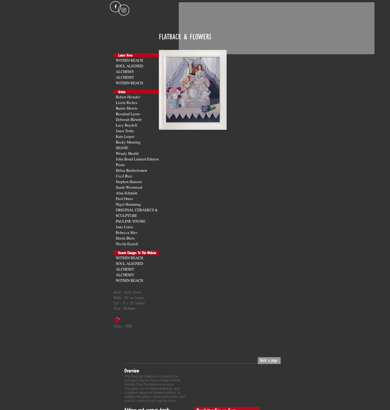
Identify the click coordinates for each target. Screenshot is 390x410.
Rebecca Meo (126, 232)
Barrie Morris (126, 108)
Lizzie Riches (126, 102)
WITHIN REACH (129, 60)
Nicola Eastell (127, 243)
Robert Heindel (128, 96)
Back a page (268, 360)
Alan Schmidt (126, 193)
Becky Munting (128, 142)
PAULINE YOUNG (130, 221)
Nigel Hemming (128, 204)
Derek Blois (125, 238)
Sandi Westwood (129, 187)
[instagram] (123, 10)
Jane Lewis (124, 226)
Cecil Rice (124, 176)
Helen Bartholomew (131, 170)
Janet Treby (125, 130)
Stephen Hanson (129, 181)
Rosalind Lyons (128, 113)
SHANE (122, 147)
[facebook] (115, 6)
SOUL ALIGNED (129, 65)
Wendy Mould (127, 153)
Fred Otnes (124, 198)
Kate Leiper (125, 136)
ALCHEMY (125, 71)
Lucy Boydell (126, 125)
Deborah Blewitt (129, 119)
